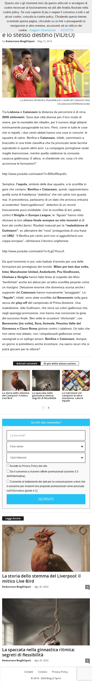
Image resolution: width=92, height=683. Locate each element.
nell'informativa (15, 490)
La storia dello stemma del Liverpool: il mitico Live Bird (15, 395)
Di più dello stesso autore (60, 363)
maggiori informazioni (42, 30)
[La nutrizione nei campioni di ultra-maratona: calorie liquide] (76, 380)
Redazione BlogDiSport (20, 41)
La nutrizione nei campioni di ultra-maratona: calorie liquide (72, 396)
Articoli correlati (26, 363)
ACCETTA (67, 30)
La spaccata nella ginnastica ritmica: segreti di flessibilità (44, 395)
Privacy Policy (30, 466)
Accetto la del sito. (29, 466)
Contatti (28, 671)
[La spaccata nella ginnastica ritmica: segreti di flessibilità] (46, 380)
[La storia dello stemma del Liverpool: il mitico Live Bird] (16, 380)
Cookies (42, 671)
